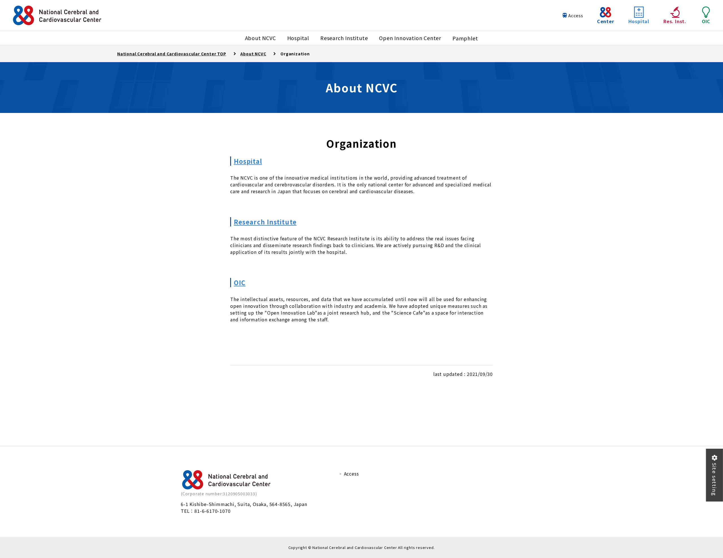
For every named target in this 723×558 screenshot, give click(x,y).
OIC (239, 282)
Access (575, 15)
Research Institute (265, 221)
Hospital (248, 160)
